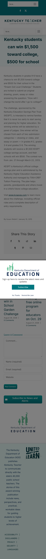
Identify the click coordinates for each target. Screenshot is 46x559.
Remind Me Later (28, 295)
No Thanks (16, 295)
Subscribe (23, 287)
